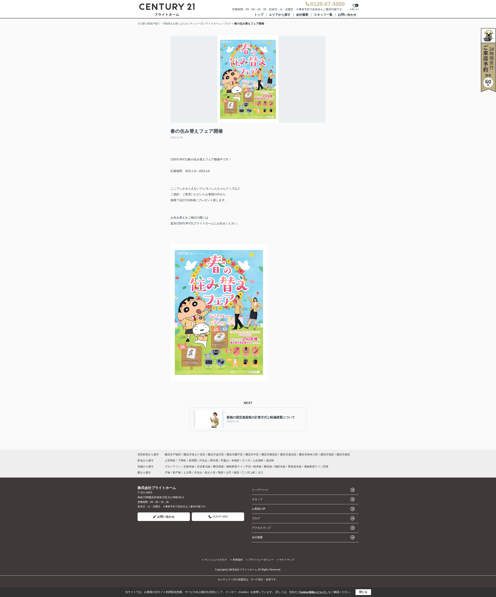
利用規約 (238, 559)
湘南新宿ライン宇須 (238, 466)
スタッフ (257, 499)
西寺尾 (214, 460)
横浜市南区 (343, 454)
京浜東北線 (204, 466)
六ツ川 (246, 460)
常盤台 (225, 460)
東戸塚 (177, 472)
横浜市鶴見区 (269, 454)
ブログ (256, 518)
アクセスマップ (261, 527)
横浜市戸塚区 (173, 454)
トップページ (260, 489)
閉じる (363, 592)
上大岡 (187, 472)
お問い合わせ (347, 14)
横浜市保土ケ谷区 (194, 454)
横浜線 (268, 466)
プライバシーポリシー (261, 559)
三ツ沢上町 (248, 472)
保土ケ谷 (210, 472)
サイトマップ (286, 559)
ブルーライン (173, 466)
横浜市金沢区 (216, 454)
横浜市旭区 (327, 454)
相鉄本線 (280, 466)
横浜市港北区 (288, 454)
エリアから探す (280, 14)
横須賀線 (219, 466)
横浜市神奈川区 (308, 454)
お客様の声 (258, 508)
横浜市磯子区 (234, 454)
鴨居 (220, 472)
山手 (228, 472)
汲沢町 (270, 460)
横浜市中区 (252, 454)
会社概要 (302, 14)
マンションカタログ (215, 559)
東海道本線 (295, 466)
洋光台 (203, 460)
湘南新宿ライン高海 (316, 466)
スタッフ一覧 (323, 14)
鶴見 (236, 472)
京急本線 (189, 466)
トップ (259, 14)
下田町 (182, 460)
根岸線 (257, 466)
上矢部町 (258, 460)
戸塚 (167, 472)
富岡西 (193, 460)
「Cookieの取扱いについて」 (312, 592)
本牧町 (235, 460)
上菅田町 (170, 460)
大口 (260, 472)
